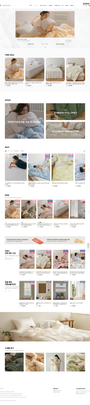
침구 (63, 5)
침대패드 (67, 5)
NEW (31, 5)
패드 (11, 151)
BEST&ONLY (35, 5)
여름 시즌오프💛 (43, 5)
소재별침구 (50, 5)
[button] (1, 169)
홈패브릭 (72, 5)
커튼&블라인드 (57, 5)
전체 (6, 151)
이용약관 (1, 388)
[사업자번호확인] (13, 397)
